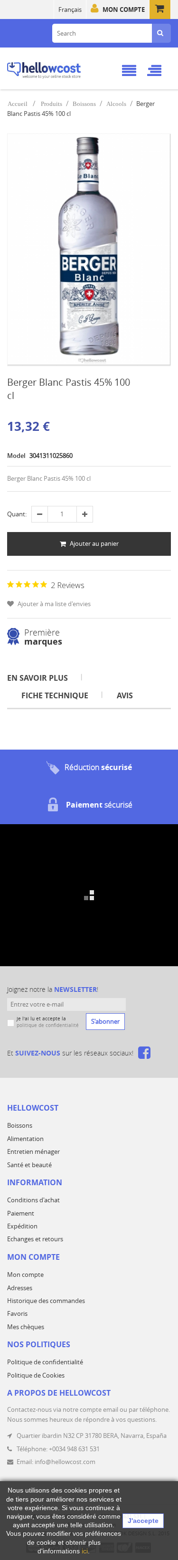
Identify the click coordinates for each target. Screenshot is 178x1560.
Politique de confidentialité (45, 1362)
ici (85, 1551)
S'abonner (105, 1021)
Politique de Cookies (36, 1375)
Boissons (84, 103)
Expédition (22, 1226)
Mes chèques (25, 1326)
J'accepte (143, 1520)
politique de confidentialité (48, 1025)
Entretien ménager (33, 1151)
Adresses (19, 1288)
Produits (51, 103)
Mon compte (124, 9)
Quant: (17, 514)
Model (16, 455)
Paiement (20, 1213)
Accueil (18, 103)
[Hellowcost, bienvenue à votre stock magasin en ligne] (56, 69)
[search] (160, 33)
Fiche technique (54, 695)
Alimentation (25, 1138)
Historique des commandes (46, 1300)
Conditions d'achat (33, 1200)
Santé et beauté (29, 1164)
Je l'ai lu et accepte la (48, 1022)
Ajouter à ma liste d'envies (53, 603)
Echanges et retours (35, 1239)
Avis (125, 695)
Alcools (116, 103)
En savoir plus (37, 678)
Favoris (17, 1313)
